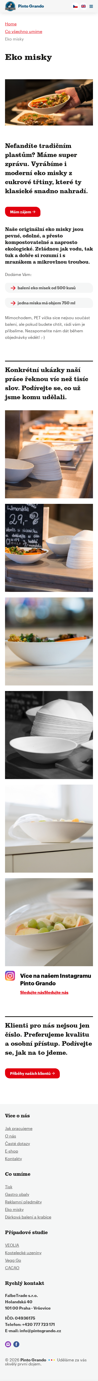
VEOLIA (12, 1245)
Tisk (8, 1186)
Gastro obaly (17, 1194)
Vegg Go (13, 1260)
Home (11, 23)
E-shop (11, 1151)
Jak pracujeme (18, 1128)
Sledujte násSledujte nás (44, 992)
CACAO (12, 1267)
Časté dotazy (17, 1143)
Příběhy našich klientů (30, 1073)
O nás (10, 1135)
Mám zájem (20, 212)
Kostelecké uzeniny (23, 1252)
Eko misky (14, 1209)
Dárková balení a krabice (28, 1216)
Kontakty (13, 1158)
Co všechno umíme (23, 31)
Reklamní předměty (23, 1201)
